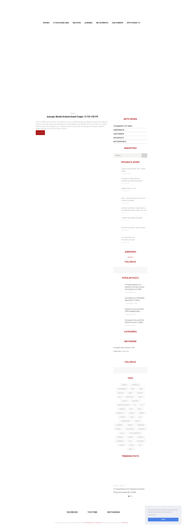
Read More (40, 132)
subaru (140, 437)
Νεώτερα (77, 23)
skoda (130, 437)
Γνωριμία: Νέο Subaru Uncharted (132, 218)
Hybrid (141, 413)
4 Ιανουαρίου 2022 (130, 314)
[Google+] (126, 370)
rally (122, 433)
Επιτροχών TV (133, 23)
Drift (140, 397)
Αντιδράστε (118, 138)
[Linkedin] (130, 370)
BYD (120, 397)
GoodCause (125, 522)
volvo (132, 445)
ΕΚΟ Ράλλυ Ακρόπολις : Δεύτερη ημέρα (133, 227)
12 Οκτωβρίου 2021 (130, 292)
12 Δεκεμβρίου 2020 (131, 303)
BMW (130, 393)
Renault (120, 437)
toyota (122, 445)
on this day (129, 429)
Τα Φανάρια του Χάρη (122, 126)
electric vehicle (123, 405)
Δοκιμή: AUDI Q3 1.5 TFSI (129, 188)
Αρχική (46, 23)
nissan (118, 429)
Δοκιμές (88, 23)
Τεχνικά (122, 485)
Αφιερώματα (118, 130)
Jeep (132, 417)
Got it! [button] (163, 519)
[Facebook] (126, 270)
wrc (130, 449)
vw (140, 445)
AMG (132, 389)
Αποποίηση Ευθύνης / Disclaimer (92, 522)
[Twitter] (122, 370)
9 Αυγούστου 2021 (130, 325)
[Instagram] (134, 270)
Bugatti (139, 393)
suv (130, 441)
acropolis (135, 385)
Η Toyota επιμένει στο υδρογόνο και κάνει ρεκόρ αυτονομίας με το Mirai (134, 287)
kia (140, 417)
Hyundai (122, 417)
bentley (120, 393)
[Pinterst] (143, 370)
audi (141, 389)
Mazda (130, 425)
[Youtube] (130, 270)
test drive (140, 441)
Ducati (125, 401)
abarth (124, 385)
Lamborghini (125, 421)
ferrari (122, 409)
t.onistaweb (125, 351)
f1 (142, 405)
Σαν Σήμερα (117, 23)
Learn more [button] (152, 515)
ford (139, 409)
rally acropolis (135, 433)
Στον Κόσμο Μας (61, 23)
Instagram (113, 512)
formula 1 (120, 413)
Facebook (72, 512)
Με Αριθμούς (102, 23)
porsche (142, 429)
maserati (119, 425)
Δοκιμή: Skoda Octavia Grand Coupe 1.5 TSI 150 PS (72, 116)
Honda (131, 413)
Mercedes (141, 425)
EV (135, 405)
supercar (120, 441)
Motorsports (119, 142)
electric (135, 401)
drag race (129, 397)
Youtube (92, 512)
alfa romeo (122, 389)
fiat (131, 409)
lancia (137, 421)
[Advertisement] (91, 39)
